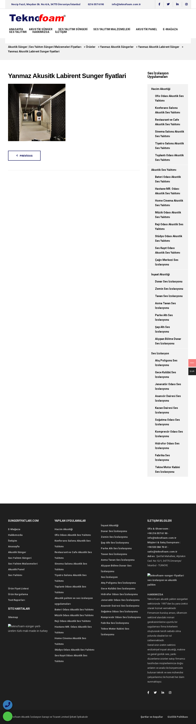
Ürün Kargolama (18, 594)
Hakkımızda (15, 535)
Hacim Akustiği (160, 88)
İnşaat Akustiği (160, 274)
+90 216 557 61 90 (157, 533)
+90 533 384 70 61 (157, 547)
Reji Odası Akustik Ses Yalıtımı (73, 621)
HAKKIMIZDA (40, 32)
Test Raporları (16, 600)
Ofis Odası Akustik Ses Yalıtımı (73, 535)
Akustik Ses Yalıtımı (163, 169)
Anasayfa (16, 29)
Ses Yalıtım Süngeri (72, 29)
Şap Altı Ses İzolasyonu (115, 542)
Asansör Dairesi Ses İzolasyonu (120, 605)
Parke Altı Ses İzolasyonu (116, 548)
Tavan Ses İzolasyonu (169, 296)
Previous (26, 155)
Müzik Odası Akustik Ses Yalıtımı (74, 615)
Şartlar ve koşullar (152, 716)
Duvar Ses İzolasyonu (168, 281)
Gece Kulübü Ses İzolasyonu (118, 588)
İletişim (61, 32)
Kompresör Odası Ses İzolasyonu (121, 617)
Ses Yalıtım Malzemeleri (111, 29)
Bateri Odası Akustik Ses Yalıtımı (74, 609)
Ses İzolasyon (160, 353)
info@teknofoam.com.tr (126, 4)
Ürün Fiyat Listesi (18, 588)
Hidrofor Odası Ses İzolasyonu (119, 594)
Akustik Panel (146, 29)
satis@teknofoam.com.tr (162, 551)
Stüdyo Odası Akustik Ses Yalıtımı (74, 649)
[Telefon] (7, 705)
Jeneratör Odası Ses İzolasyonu (120, 600)
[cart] (9, 35)
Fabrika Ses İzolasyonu (115, 623)
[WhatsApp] (7, 716)
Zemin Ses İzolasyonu (169, 288)
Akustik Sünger (40, 29)
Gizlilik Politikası (177, 716)
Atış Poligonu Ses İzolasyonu (118, 582)
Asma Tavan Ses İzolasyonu (118, 559)
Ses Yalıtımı (18, 32)
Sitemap (13, 617)
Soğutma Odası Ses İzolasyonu (119, 611)
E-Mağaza (170, 29)
